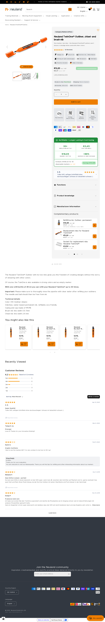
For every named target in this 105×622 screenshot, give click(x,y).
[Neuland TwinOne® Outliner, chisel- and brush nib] (17, 76)
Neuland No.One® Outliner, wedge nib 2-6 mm (23, 328)
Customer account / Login (87, 531)
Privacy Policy (58, 541)
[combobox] (48, 9)
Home (7, 24)
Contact (56, 534)
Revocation (57, 545)
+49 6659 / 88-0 (15, 549)
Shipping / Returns (36, 541)
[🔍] (26, 48)
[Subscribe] (68, 574)
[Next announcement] (70, 2)
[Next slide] (46, 47)
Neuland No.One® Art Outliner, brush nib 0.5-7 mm (51, 328)
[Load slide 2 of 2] (77, 254)
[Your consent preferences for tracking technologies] (3, 618)
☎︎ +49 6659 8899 (93, 2)
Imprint (55, 531)
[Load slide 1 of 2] (74, 254)
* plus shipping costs (61, 74)
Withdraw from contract (64, 553)
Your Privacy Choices (56, 620)
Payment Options (35, 559)
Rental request (34, 534)
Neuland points (82, 534)
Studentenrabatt (35, 538)
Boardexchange (35, 531)
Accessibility (58, 549)
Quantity (57, 90)
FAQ (31, 556)
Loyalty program (35, 545)
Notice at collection (43, 620)
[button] (12, 16)
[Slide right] (82, 254)
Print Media (33, 549)
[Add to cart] (94, 225)
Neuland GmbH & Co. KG (18, 610)
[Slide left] (69, 254)
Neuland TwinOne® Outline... (19, 24)
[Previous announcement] (34, 2)
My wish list (81, 538)
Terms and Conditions (61, 538)
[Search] (70, 9)
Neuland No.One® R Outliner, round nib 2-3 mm (78, 328)
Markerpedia (33, 552)
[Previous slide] (7, 47)
